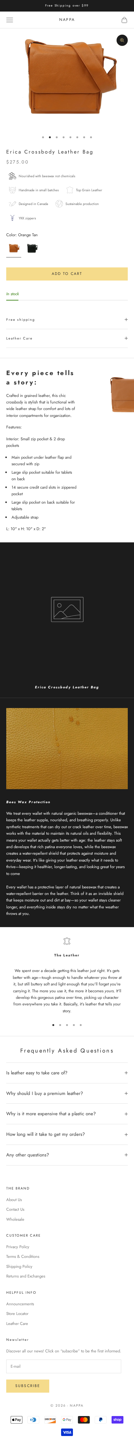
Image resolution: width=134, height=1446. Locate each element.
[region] (67, 975)
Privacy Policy (17, 1247)
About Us (14, 1200)
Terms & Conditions (22, 1256)
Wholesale (15, 1219)
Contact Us (15, 1209)
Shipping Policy (19, 1266)
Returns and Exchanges (25, 1276)
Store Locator (17, 1314)
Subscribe (27, 1386)
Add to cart (67, 273)
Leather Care (17, 1323)
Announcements (20, 1304)
